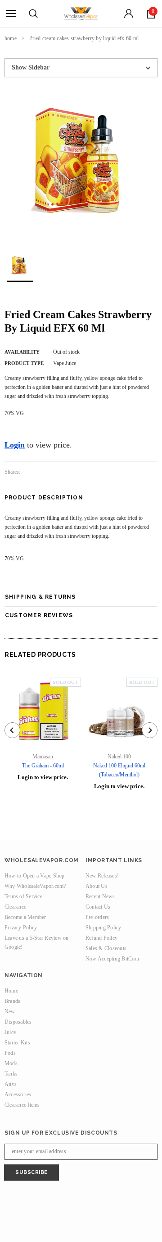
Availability (22, 352)
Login (14, 444)
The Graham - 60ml (43, 765)
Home (10, 38)
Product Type (24, 363)
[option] (81, 161)
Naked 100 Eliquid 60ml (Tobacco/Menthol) (119, 770)
